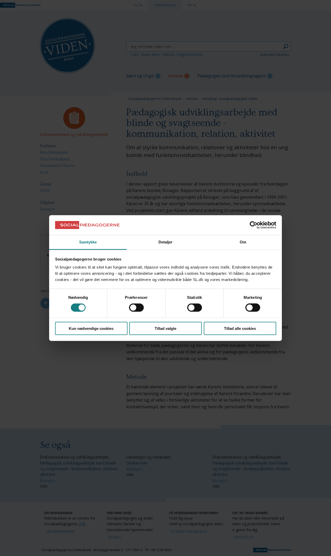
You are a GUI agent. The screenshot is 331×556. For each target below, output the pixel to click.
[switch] (136, 307)
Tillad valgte (165, 328)
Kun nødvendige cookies (91, 328)
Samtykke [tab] (88, 242)
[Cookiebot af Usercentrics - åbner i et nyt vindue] (253, 225)
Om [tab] (243, 242)
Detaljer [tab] (166, 242)
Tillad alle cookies (240, 328)
